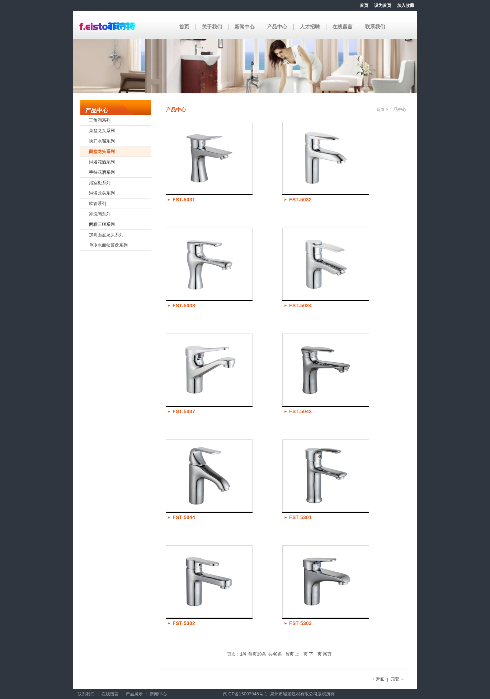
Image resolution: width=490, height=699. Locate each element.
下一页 (315, 654)
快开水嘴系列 (102, 141)
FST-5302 (184, 623)
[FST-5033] (209, 298)
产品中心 (277, 26)
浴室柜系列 (99, 182)
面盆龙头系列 (102, 151)
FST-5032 (300, 199)
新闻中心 (245, 26)
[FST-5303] (325, 616)
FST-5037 (184, 411)
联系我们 (375, 26)
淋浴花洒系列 (102, 161)
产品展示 (134, 693)
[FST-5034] (325, 298)
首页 (364, 5)
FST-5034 (300, 305)
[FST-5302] (209, 616)
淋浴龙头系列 (102, 193)
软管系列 (97, 203)
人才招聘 (310, 26)
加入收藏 (405, 5)
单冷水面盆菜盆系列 (108, 245)
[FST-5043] (325, 404)
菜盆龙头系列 (102, 130)
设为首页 (382, 5)
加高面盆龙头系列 (106, 234)
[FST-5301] (325, 510)
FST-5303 (300, 623)
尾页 (327, 654)
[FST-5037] (209, 404)
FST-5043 (300, 411)
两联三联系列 (102, 224)
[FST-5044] (209, 510)
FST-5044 (184, 517)
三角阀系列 (99, 120)
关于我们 (212, 26)
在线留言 (343, 26)
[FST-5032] (325, 192)
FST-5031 (184, 199)
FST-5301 (300, 517)
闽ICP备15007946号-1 (245, 693)
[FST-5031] (209, 192)
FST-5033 (184, 305)
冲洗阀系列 (99, 213)
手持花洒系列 (102, 172)
